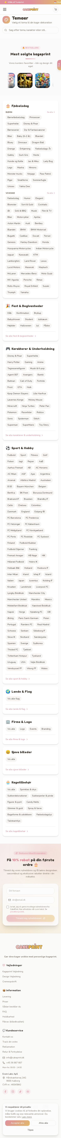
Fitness (34, 455)
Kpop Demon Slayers (18, 393)
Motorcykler (23, 217)
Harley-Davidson (28, 242)
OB (49, 611)
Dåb (10, 313)
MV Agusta (13, 279)
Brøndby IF (43, 499)
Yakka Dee (24, 186)
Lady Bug (48, 161)
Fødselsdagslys (44, 814)
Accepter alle (17, 1123)
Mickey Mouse (35, 399)
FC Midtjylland (14, 530)
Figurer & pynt (15, 802)
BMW (23, 229)
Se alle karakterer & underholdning (23, 435)
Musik (34, 210)
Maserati (29, 267)
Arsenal (11, 480)
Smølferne (23, 180)
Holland (28, 568)
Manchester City (37, 593)
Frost (10, 387)
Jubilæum (42, 319)
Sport (23, 455)
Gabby (11, 155)
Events (33, 728)
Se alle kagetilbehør (15, 831)
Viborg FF (31, 668)
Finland (11, 542)
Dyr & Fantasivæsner (34, 129)
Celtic (10, 505)
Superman (13, 424)
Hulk (29, 387)
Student (29, 319)
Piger (10, 180)
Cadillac (24, 235)
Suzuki (46, 286)
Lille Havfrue (39, 393)
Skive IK (11, 637)
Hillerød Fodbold (16, 561)
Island (48, 574)
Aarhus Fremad (15, 467)
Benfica (11, 492)
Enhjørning (25, 148)
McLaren (12, 273)
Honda (45, 242)
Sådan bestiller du (12, 1006)
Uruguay (12, 662)
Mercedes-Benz (28, 273)
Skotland (24, 637)
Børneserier (13, 129)
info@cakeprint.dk (15, 1057)
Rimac (40, 279)
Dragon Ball (38, 142)
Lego (10, 167)
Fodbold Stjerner (16, 549)
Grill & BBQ (20, 210)
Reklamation (9, 1046)
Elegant (39, 198)
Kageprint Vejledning (13, 971)
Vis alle (11, 728)
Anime (40, 362)
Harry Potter (14, 362)
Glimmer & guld (15, 808)
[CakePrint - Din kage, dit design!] (30, 9)
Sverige (24, 643)
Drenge (11, 148)
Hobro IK (33, 561)
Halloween (25, 325)
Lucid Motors (14, 267)
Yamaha (24, 292)
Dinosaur (22, 142)
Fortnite (41, 380)
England (25, 511)
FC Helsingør (14, 524)
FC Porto (12, 536)
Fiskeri (11, 461)
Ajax (33, 473)
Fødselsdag (13, 198)
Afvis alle (43, 1123)
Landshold (26, 586)
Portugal (12, 624)
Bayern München (25, 486)
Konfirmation (23, 313)
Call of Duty (26, 380)
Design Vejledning (11, 976)
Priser (5, 1001)
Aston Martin (14, 223)
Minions (32, 167)
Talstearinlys (14, 820)
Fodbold (11, 455)
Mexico (48, 599)
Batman (11, 380)
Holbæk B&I (13, 568)
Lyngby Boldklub (16, 593)
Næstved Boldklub (41, 605)
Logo (22, 728)
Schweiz (12, 630)
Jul (37, 325)
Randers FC (26, 624)
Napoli (11, 611)
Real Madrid (43, 624)
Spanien (12, 643)
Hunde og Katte (15, 161)
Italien (11, 580)
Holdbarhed (8, 1016)
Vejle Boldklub (37, 662)
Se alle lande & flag (15, 709)
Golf (45, 455)
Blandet (39, 136)
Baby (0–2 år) (23, 136)
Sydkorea (38, 643)
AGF (23, 473)
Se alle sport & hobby (16, 678)
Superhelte (13, 123)
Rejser (31, 461)
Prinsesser (35, 117)
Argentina (45, 473)
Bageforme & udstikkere (20, 814)
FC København (32, 524)
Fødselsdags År (43, 148)
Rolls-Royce (14, 286)
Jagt (21, 461)
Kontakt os (8, 1036)
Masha (20, 167)
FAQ (5, 1011)
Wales (44, 668)
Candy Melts (33, 802)
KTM (35, 254)
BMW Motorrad (38, 229)
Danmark (12, 511)
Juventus (33, 580)
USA (23, 662)
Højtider (11, 325)
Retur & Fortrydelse (12, 1051)
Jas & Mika (33, 161)
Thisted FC (13, 649)
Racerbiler (27, 412)
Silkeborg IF (39, 630)
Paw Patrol (45, 173)
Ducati (36, 235)
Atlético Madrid (28, 480)
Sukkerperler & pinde (42, 795)
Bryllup (37, 313)
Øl (9, 210)
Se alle (50, 112)
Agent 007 (13, 374)
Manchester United (17, 599)
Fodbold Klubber (28, 542)
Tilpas (30, 1129)
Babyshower (14, 319)
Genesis (11, 242)
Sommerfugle (39, 180)
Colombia (36, 505)
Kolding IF (47, 580)
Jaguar (11, 254)
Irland (26, 574)
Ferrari (47, 235)
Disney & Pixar (31, 123)
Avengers (28, 374)
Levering (7, 996)
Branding (46, 728)
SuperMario (28, 424)
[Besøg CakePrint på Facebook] (5, 1091)
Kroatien (12, 586)
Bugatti (11, 235)
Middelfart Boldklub (17, 605)
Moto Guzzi (46, 273)
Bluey (10, 142)
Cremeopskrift (9, 981)
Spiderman (23, 418)
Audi (27, 223)
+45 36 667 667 (14, 1062)
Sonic (10, 418)
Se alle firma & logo (15, 739)
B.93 (10, 486)
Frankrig (33, 549)
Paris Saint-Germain (28, 618)
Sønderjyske (40, 637)
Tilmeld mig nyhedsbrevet (29, 918)
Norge (22, 611)
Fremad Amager (15, 555)
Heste (36, 155)
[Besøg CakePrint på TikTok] (20, 1091)
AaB (41, 461)
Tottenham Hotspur (17, 655)
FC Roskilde (27, 536)
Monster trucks (15, 173)
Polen (46, 618)
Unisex (11, 186)
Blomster (12, 204)
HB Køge (32, 555)
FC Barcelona (14, 517)
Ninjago (31, 173)
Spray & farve (35, 808)
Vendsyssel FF (15, 668)
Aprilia (37, 217)
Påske (47, 325)
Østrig (11, 618)
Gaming (28, 362)
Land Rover (30, 261)
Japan (21, 580)
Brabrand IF (13, 499)
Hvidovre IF (42, 568)
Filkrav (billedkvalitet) (13, 1021)
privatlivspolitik (17, 911)
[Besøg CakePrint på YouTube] (28, 1091)
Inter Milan (13, 574)
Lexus (44, 261)
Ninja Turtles (28, 406)
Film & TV (47, 210)
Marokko (35, 599)
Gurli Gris (23, 155)
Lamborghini (14, 261)
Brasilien (28, 499)
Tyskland (36, 655)
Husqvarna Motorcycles (19, 248)
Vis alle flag (14, 698)
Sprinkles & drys (28, 789)
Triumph (11, 292)
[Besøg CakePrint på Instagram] (13, 1091)
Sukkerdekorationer (17, 795)
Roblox (40, 412)
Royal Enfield (31, 286)
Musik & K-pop (37, 368)
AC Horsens (42, 467)
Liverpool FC (42, 586)
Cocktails (42, 204)
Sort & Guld (27, 204)
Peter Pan (44, 406)
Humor (27, 198)
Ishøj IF (37, 574)
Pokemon (12, 412)
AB (29, 467)
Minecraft (12, 406)
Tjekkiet (27, 649)
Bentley (39, 223)
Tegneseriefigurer (16, 368)
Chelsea (22, 505)
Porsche (28, 279)
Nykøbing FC (36, 611)
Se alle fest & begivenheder (19, 335)
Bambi (41, 374)
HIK (43, 555)
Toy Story (44, 424)
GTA (20, 387)
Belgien (42, 486)
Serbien (24, 630)
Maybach (43, 267)
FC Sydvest (43, 536)
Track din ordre (10, 1041)
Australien (46, 480)
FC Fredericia (32, 517)
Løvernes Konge (15, 399)
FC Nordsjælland (34, 530)
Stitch (36, 418)
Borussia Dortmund (42, 492)
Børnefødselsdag (16, 117)
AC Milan (12, 473)
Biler (10, 136)
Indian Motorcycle (44, 248)
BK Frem (24, 492)
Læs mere (27, 1116)
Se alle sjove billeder (16, 769)
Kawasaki (23, 254)
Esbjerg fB (40, 511)
